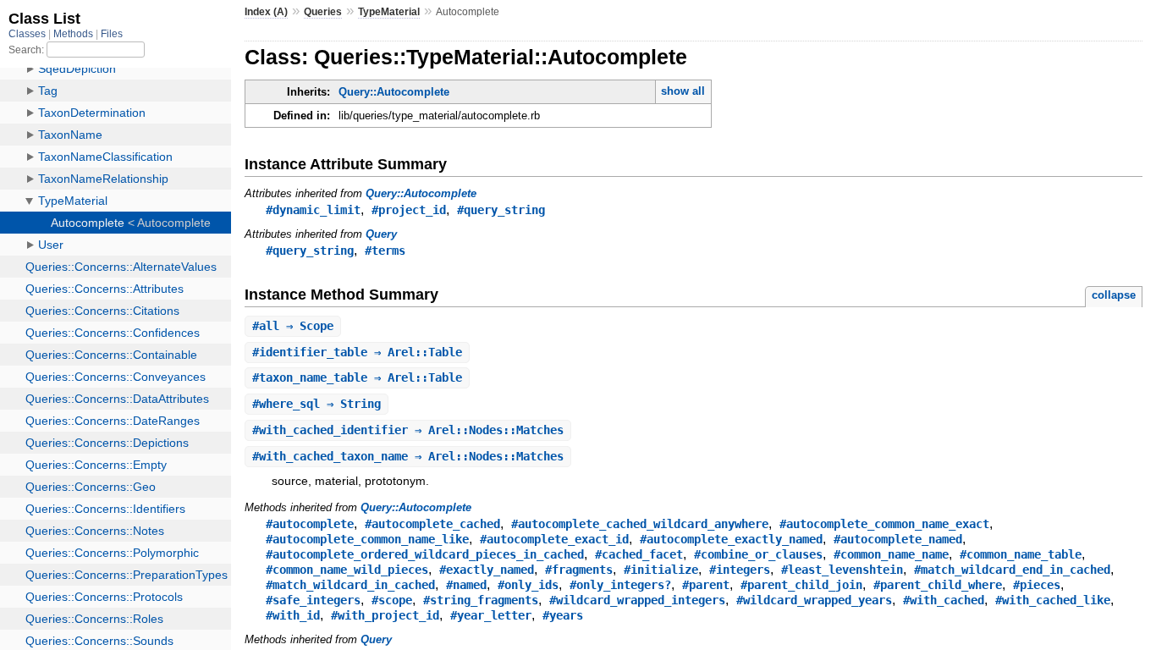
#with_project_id (385, 615)
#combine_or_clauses (758, 554)
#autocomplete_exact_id (554, 539)
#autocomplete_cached (432, 524)
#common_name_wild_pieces (347, 569)
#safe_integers (313, 600)
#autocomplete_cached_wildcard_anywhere (639, 524)
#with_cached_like (1052, 600)
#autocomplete (310, 524)
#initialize (661, 569)
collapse (1114, 295)
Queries (323, 12)
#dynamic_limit (313, 210)
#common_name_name (891, 554)
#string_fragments (480, 600)
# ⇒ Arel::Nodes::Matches (408, 430)
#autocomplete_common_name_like (367, 539)
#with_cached (943, 600)
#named (466, 585)
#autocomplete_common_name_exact (884, 524)
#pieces (1036, 585)
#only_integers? (620, 585)
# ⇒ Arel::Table (357, 352)
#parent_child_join (801, 585)
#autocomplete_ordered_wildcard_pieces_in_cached (425, 554)
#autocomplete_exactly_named (731, 539)
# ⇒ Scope (292, 326)
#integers (739, 569)
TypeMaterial (389, 12)
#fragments (579, 569)
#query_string (501, 210)
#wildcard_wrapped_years (814, 600)
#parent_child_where (937, 585)
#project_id (409, 210)
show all (683, 91)
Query (381, 234)
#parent (705, 585)
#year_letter (490, 615)
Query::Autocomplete (394, 91)
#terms (385, 250)
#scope (392, 600)
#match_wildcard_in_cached (350, 585)
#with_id (293, 615)
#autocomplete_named (898, 539)
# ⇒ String (316, 403)
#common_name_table (1021, 554)
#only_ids (528, 585)
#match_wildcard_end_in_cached (1012, 569)
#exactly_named (486, 569)
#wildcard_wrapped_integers (637, 600)
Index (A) (266, 12)
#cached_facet (639, 554)
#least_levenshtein (842, 569)
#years (562, 615)
